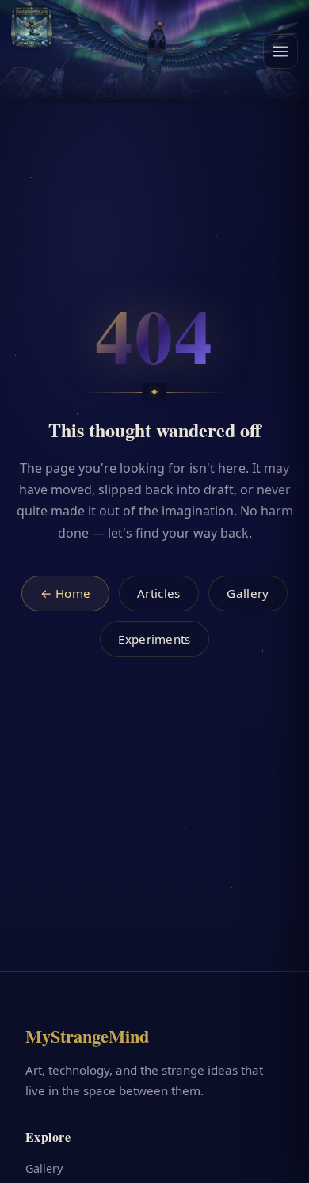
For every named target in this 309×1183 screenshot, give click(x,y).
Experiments (154, 639)
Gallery (248, 593)
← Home (65, 593)
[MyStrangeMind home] (31, 27)
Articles (158, 593)
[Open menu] (280, 51)
